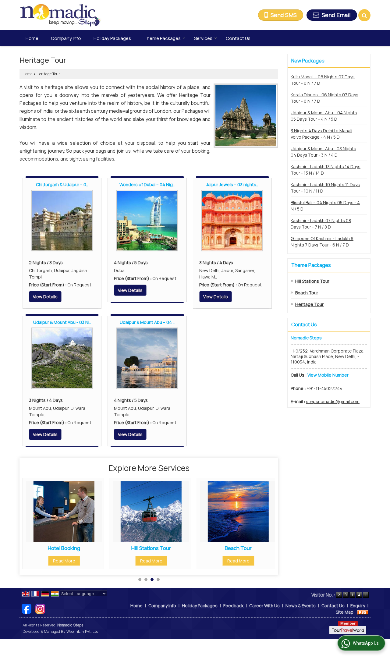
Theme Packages (162, 38)
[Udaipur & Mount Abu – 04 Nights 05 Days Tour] (147, 358)
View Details (45, 297)
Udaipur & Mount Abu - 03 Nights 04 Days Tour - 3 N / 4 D (323, 152)
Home (32, 38)
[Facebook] (26, 608)
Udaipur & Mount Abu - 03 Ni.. (62, 322)
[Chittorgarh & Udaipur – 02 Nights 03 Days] (62, 220)
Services (203, 38)
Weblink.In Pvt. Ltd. (82, 631)
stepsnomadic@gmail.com (333, 401)
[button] (328, 375)
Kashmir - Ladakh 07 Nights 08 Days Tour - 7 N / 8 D (321, 224)
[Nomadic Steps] (60, 15)
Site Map (344, 612)
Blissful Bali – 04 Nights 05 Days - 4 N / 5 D (325, 206)
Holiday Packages (112, 38)
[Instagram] (40, 608)
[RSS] (362, 612)
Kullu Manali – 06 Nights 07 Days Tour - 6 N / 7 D (323, 80)
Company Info (66, 38)
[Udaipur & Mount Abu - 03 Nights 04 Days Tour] (62, 358)
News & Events (300, 605)
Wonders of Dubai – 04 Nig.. (147, 184)
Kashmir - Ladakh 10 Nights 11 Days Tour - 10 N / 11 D (325, 188)
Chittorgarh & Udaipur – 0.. (62, 184)
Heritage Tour (309, 304)
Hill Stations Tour (151, 547)
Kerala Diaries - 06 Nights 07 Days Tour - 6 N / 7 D (324, 98)
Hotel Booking (64, 547)
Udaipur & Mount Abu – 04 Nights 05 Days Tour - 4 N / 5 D (324, 116)
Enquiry (357, 605)
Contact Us (238, 38)
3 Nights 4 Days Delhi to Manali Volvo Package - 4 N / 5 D (321, 134)
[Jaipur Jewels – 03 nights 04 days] (232, 220)
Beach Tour (238, 547)
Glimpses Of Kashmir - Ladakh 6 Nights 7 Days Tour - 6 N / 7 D (322, 242)
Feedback (233, 605)
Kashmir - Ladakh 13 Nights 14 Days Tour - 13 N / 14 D (325, 170)
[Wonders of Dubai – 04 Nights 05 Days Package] (147, 220)
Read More (64, 561)
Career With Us (264, 605)
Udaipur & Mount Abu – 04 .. (147, 322)
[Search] (364, 15)
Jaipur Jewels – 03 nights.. (232, 184)
